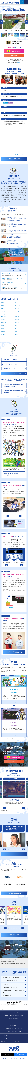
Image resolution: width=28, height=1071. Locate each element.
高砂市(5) (17, 308)
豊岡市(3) (3, 325)
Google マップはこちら (20, 154)
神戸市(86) (17, 314)
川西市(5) (17, 317)
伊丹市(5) (17, 302)
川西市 (12, 115)
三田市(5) (3, 311)
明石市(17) (17, 325)
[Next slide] (26, 22)
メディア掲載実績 (4, 1035)
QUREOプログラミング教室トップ (14, 1012)
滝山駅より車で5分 (7, 283)
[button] (8, 516)
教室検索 (21, 2)
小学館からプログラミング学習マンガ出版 (11, 474)
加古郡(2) (3, 305)
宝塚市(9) (17, 322)
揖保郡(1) (17, 334)
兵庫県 (10, 115)
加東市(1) (3, 308)
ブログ (16, 1038)
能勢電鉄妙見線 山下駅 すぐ (12, 279)
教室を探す (3, 1041)
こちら (18, 62)
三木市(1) (17, 311)
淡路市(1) (17, 331)
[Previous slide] (1, 22)
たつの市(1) (3, 334)
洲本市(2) (17, 328)
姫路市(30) (3, 322)
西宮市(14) (3, 317)
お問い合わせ (17, 1041)
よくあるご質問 (4, 1038)
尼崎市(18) (17, 319)
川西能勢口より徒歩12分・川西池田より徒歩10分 (12, 288)
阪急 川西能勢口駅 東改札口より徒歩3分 (11, 274)
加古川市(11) (17, 305)
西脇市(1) (3, 328)
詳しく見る (14, 702)
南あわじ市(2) (4, 331)
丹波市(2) (3, 319)
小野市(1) (3, 314)
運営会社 (5, 1058)
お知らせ (16, 1035)
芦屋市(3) (3, 302)
